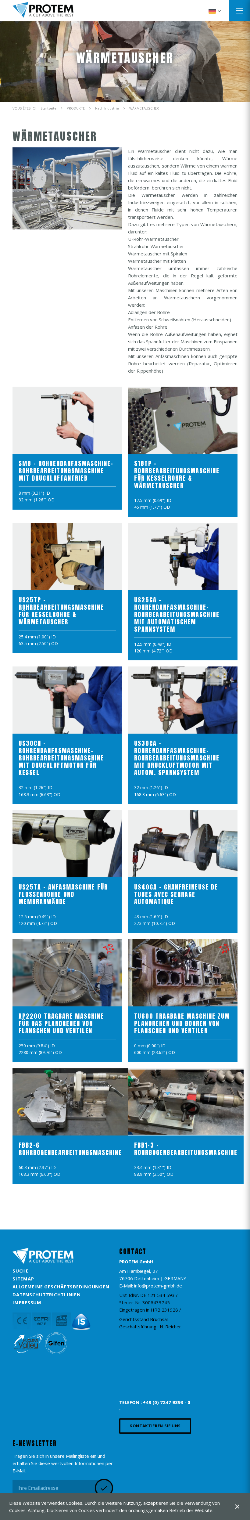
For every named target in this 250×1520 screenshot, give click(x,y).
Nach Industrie (107, 108)
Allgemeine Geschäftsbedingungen (60, 1287)
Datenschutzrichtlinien (46, 1294)
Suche (20, 1271)
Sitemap (23, 1279)
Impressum (26, 1302)
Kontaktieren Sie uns (155, 1425)
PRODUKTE (76, 108)
